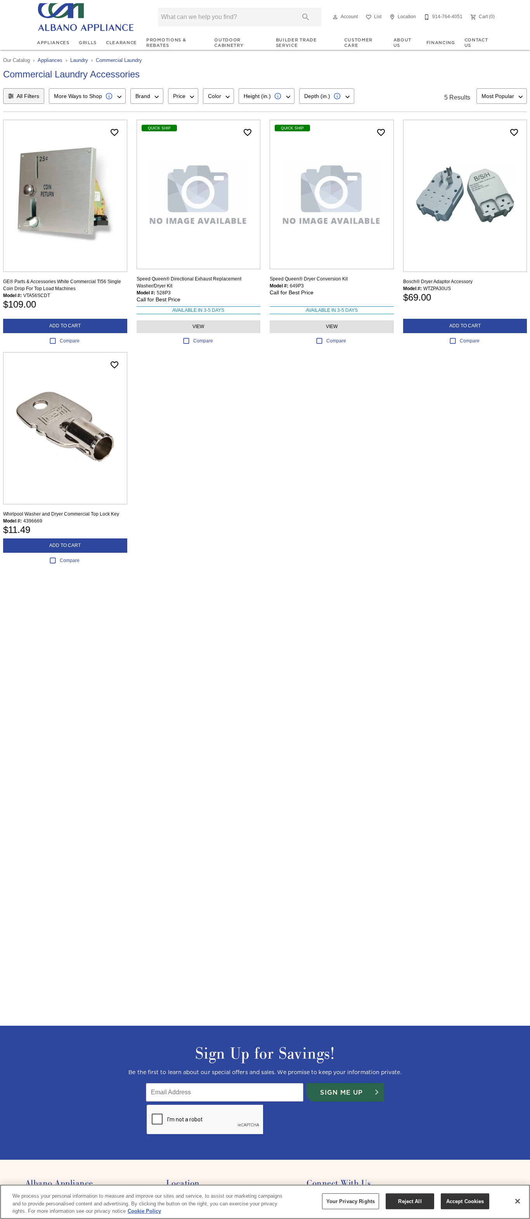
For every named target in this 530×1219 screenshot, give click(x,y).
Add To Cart (65, 325)
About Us (402, 42)
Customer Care (358, 42)
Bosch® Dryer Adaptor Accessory (438, 281)
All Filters (28, 96)
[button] (335, 17)
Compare (70, 341)
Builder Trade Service (296, 42)
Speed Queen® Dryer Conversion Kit (309, 279)
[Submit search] (305, 17)
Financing (440, 43)
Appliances (53, 43)
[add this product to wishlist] (114, 132)
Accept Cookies (465, 1201)
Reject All (409, 1201)
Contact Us (476, 42)
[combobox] (87, 96)
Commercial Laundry (119, 60)
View (198, 326)
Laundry (79, 60)
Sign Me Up (341, 1092)
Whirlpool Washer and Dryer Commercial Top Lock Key (61, 514)
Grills (88, 43)
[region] (265, 1202)
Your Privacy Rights (350, 1201)
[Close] (517, 1201)
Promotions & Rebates (166, 42)
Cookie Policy (144, 1211)
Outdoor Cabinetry (228, 42)
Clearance (121, 43)
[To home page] (85, 17)
